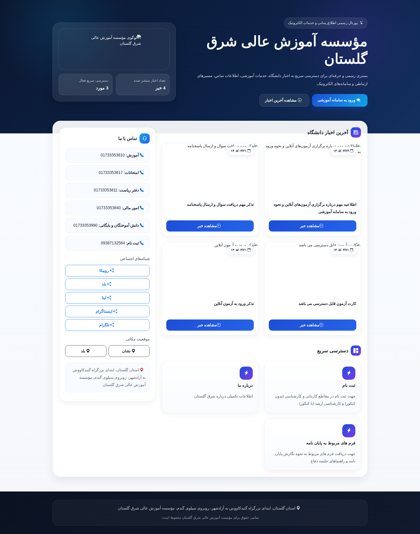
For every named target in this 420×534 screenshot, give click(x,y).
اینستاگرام (104, 311)
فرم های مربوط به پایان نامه (330, 443)
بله (104, 284)
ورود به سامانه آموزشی (336, 100)
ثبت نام (348, 385)
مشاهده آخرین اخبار (281, 100)
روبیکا (104, 270)
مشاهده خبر (309, 226)
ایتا (104, 298)
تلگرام (104, 325)
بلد (83, 351)
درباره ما (245, 385)
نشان (126, 351)
